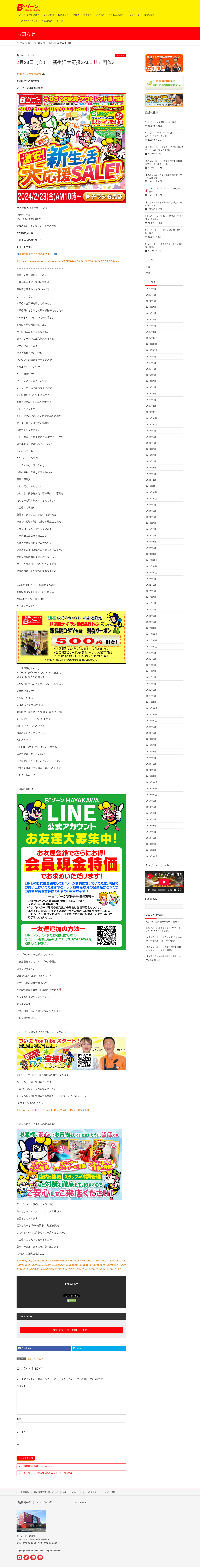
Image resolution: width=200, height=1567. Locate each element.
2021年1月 (151, 702)
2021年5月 (151, 677)
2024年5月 (151, 455)
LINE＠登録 (91, 1492)
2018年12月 (151, 856)
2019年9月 (151, 801)
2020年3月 (151, 764)
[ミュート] (174, 889)
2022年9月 (151, 579)
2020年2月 (151, 770)
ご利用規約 (24, 1492)
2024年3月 (151, 467)
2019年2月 (151, 844)
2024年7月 (151, 443)
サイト (20, 1445)
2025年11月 (151, 344)
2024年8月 (151, 437)
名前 (20, 1419)
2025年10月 (151, 350)
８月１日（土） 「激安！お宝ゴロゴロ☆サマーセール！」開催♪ (163, 948)
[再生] (148, 889)
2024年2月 (151, 474)
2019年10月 (151, 794)
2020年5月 (151, 751)
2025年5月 (151, 381)
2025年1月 (151, 406)
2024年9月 (151, 430)
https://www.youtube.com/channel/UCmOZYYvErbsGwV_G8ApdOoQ (53, 1110)
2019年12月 (151, 782)
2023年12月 (151, 486)
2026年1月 (151, 332)
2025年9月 (151, 356)
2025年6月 (151, 375)
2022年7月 (151, 591)
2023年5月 (151, 529)
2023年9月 (151, 504)
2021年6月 (151, 671)
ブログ (40, 1359)
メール (21, 1432)
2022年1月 (151, 628)
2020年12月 (151, 708)
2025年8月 (151, 363)
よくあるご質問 (108, 1492)
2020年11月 (151, 714)
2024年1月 (151, 480)
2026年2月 (151, 325)
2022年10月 (151, 572)
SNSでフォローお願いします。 (71, 1330)
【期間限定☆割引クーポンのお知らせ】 (40, 1466)
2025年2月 (151, 399)
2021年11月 (151, 640)
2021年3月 (151, 690)
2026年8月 (151, 289)
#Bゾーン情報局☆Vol (30, 74)
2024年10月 (151, 424)
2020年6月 (151, 745)
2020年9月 (151, 727)
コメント (21, 1386)
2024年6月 (151, 449)
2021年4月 (151, 683)
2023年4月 (151, 535)
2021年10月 (151, 646)
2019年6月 (151, 819)
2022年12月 (151, 560)
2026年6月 (151, 301)
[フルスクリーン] (179, 889)
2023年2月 (151, 548)
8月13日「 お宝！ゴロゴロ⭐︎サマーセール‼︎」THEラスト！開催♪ (164, 929)
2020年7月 (151, 739)
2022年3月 (151, 616)
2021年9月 (151, 653)
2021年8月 (151, 659)
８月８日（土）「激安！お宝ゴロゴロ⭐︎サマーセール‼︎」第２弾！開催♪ (164, 939)
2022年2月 (151, 622)
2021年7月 (151, 665)
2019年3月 (151, 838)
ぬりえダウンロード (72, 1492)
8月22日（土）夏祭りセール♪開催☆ (161, 122)
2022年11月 (151, 566)
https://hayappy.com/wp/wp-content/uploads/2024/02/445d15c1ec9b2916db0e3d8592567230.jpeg (68, 261)
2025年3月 (151, 393)
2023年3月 (151, 541)
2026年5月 (151, 307)
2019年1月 (151, 850)
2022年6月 (151, 597)
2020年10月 (151, 720)
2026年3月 (151, 319)
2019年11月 (151, 788)
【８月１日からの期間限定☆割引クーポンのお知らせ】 (163, 958)
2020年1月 (151, 776)
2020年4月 (151, 758)
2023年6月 (151, 523)
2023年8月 (151, 511)
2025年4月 (151, 387)
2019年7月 (151, 813)
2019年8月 (151, 807)
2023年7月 (151, 517)
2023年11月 (151, 492)
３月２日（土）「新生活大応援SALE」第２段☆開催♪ (47, 1473)
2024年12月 (151, 412)
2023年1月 (151, 554)
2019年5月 (151, 825)
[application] (164, 882)
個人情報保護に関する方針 (46, 1492)
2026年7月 (151, 295)
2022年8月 (151, 585)
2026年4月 (151, 313)
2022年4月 (151, 609)
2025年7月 (151, 369)
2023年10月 (151, 498)
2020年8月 (151, 733)
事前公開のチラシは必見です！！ (36, 254)
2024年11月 (151, 418)
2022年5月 (151, 603)
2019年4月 (151, 832)
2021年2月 (151, 696)
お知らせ (120, 55)
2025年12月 (151, 338)
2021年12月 (151, 634)
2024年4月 (151, 461)
